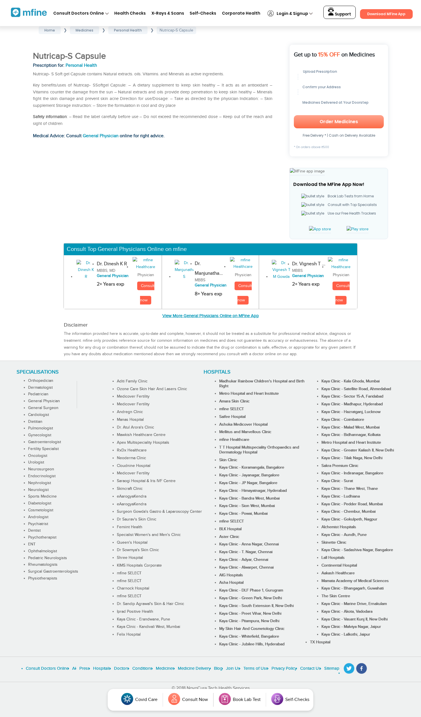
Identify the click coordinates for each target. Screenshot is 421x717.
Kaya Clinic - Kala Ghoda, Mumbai (350, 381)
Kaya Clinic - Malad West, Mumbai (350, 427)
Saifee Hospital (232, 417)
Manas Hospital (130, 419)
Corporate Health (241, 13)
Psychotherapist (42, 537)
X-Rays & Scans (168, 13)
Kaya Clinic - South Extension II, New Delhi (256, 606)
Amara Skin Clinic (234, 401)
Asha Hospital (231, 582)
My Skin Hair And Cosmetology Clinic (251, 628)
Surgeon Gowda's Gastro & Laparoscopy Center (159, 511)
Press (84, 668)
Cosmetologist (40, 510)
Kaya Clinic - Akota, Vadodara (346, 611)
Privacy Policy (284, 668)
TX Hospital (320, 642)
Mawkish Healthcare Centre (141, 435)
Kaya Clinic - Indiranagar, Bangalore (352, 473)
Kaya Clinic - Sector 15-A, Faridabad (352, 396)
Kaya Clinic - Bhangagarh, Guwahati (352, 588)
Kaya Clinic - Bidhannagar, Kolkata (350, 435)
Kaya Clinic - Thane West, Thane (349, 488)
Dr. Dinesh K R (112, 264)
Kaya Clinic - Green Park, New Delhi (250, 598)
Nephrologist (39, 483)
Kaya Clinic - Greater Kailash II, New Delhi (357, 450)
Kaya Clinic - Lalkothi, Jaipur (345, 634)
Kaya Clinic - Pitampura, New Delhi (249, 621)
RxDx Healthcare (132, 450)
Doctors (121, 668)
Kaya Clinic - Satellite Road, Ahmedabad (356, 389)
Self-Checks (203, 13)
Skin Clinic (228, 460)
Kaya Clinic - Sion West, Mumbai (247, 506)
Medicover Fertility (133, 396)
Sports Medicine (42, 496)
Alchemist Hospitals (338, 527)
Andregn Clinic (130, 412)
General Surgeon (43, 408)
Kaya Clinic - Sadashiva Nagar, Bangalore (357, 550)
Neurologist (38, 490)
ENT (32, 544)
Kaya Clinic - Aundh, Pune (344, 535)
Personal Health (81, 65)
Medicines (165, 668)
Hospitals (102, 668)
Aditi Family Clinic (132, 381)
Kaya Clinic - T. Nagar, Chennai (245, 552)
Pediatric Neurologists (47, 558)
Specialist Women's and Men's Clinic (149, 535)
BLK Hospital (230, 529)
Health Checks (130, 13)
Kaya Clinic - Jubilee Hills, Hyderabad (251, 644)
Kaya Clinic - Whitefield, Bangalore (249, 636)
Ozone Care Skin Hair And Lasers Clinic (152, 389)
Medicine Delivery (194, 668)
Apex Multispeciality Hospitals (143, 442)
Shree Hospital (130, 557)
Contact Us (310, 668)
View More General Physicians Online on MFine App (210, 315)
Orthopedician (40, 380)
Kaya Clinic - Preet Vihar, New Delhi (250, 613)
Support (342, 14)
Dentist (34, 530)
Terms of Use (255, 668)
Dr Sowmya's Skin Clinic (138, 550)
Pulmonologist (40, 428)
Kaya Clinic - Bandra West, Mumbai (249, 498)
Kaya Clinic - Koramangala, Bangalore (251, 467)
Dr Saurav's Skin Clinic (136, 519)
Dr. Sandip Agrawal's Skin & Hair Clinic (150, 604)
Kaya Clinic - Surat (337, 481)
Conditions (142, 668)
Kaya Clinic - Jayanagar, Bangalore (249, 475)
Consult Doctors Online (78, 13)
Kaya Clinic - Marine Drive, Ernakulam (354, 604)
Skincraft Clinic (130, 488)
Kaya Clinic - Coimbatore (342, 419)
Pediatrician (38, 394)
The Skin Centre (335, 596)
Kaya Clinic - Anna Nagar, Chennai (249, 544)
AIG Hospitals (231, 575)
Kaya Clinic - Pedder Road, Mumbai (352, 504)
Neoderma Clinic (131, 458)
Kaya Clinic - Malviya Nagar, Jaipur (351, 626)
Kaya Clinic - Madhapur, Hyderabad (352, 404)
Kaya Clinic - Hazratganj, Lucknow (350, 412)
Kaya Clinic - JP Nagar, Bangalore (248, 483)
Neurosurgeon (41, 469)
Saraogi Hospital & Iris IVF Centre (146, 481)
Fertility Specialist (43, 449)
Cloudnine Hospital (133, 465)
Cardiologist (38, 414)
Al (74, 668)
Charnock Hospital (133, 588)
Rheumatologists (43, 564)
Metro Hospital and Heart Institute (249, 393)
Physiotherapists (42, 578)
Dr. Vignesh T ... (308, 264)
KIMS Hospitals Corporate (139, 565)
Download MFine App (386, 13)
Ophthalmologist (42, 551)
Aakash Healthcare (338, 573)
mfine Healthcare (234, 439)
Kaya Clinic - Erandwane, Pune (143, 619)
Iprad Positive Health (135, 611)
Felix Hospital (129, 634)
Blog (218, 668)
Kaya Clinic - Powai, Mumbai (243, 513)
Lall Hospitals (333, 557)
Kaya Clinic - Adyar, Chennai (243, 559)
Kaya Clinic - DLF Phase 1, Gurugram (251, 590)
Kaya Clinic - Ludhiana (340, 496)
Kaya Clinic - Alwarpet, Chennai (246, 567)
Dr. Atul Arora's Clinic (135, 427)
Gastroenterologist (44, 442)
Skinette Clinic (333, 542)
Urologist (36, 462)
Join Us (233, 668)
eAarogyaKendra (131, 496)
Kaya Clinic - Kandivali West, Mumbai (148, 626)
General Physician (101, 136)
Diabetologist (39, 503)
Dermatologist (40, 387)
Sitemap (331, 668)
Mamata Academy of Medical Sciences (355, 581)
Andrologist (38, 517)
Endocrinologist (42, 476)
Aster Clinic (229, 537)
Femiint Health (129, 527)
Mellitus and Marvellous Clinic (245, 432)
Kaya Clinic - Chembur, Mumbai (348, 511)
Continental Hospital (339, 565)
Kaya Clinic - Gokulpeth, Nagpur (349, 519)
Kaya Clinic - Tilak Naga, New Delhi (351, 458)
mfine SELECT (129, 573)
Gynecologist (39, 435)
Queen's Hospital (132, 542)
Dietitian (35, 421)
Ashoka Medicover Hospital (243, 424)
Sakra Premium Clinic (339, 465)
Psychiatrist (38, 524)
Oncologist (37, 455)
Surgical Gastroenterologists (53, 571)
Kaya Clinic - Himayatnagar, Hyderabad (253, 490)
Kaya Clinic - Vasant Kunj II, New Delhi (354, 619)
